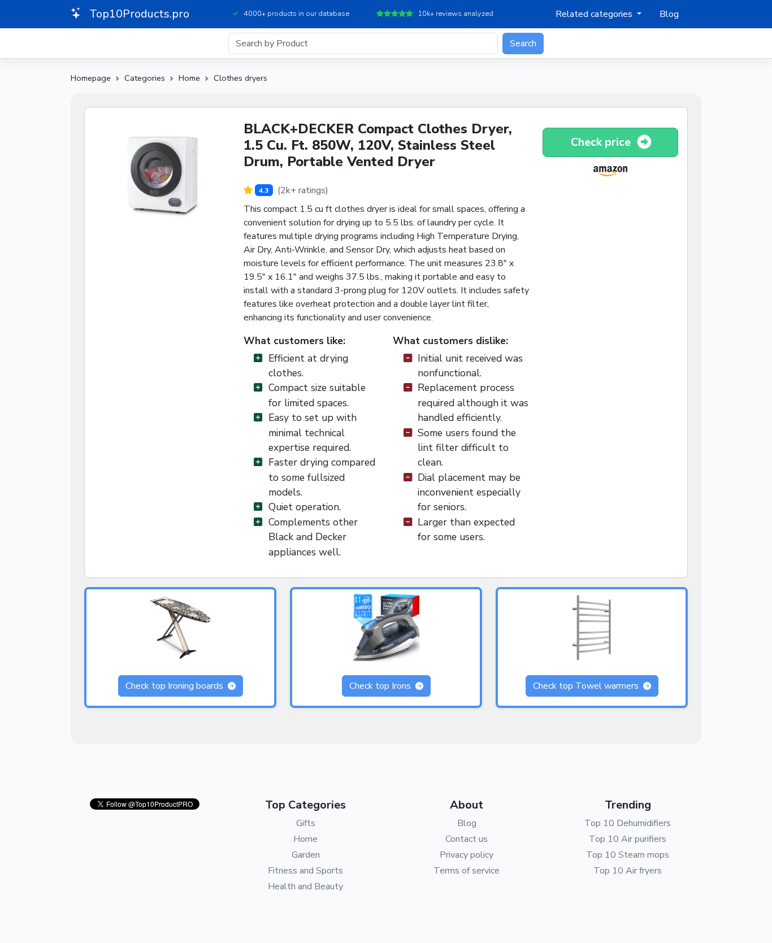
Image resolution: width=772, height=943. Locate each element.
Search (523, 43)
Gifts (305, 823)
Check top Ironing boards (175, 686)
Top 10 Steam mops (627, 855)
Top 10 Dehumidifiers (627, 823)
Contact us (466, 839)
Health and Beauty (305, 886)
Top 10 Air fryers (627, 870)
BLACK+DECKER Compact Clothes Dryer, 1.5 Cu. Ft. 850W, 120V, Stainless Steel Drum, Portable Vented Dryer (378, 145)
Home (189, 78)
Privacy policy (466, 855)
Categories (144, 78)
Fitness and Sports (305, 870)
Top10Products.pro (137, 13)
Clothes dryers (240, 78)
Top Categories (305, 804)
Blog (669, 14)
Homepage (91, 78)
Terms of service (466, 870)
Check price (602, 142)
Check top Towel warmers (587, 686)
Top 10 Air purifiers (627, 839)
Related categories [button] (595, 14)
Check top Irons (381, 686)
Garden (306, 855)
